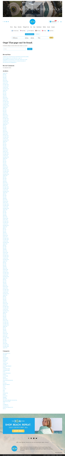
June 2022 (4, 144)
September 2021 (6, 157)
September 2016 (6, 242)
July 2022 (4, 142)
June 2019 (4, 195)
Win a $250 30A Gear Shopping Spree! (9, 62)
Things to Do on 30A (6, 401)
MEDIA (43, 442)
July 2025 (4, 91)
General (4, 377)
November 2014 (6, 273)
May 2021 (4, 162)
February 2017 (5, 235)
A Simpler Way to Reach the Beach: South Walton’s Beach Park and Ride (16, 56)
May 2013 (4, 299)
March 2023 (5, 131)
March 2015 (5, 268)
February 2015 (5, 269)
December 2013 (6, 289)
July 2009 (4, 339)
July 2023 (4, 125)
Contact (53, 27)
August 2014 (5, 278)
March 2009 (5, 343)
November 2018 (6, 205)
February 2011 (5, 333)
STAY (35, 442)
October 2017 (5, 223)
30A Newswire (5, 357)
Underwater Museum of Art (8, 407)
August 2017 (5, 226)
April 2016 (4, 249)
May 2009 (4, 342)
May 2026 (4, 77)
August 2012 (5, 312)
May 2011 (4, 329)
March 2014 (5, 285)
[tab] (29, 34)
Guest (39, 37)
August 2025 (5, 90)
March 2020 (5, 182)
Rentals (4, 394)
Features (4, 374)
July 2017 (4, 228)
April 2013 (4, 300)
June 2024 (4, 110)
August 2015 (5, 260)
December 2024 (6, 101)
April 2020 (5, 181)
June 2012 (4, 315)
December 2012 (6, 306)
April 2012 (4, 317)
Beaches (20, 27)
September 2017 (6, 225)
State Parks (5, 398)
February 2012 (5, 320)
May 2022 (4, 145)
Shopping (4, 397)
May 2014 (4, 282)
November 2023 (6, 120)
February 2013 (5, 303)
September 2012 (6, 310)
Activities (4, 361)
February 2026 (5, 81)
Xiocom (4, 408)
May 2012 (4, 316)
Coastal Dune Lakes (6, 368)
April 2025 (4, 95)
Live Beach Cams (15, 30)
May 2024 (4, 111)
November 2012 (6, 307)
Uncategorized (5, 405)
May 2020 (4, 179)
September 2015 (6, 259)
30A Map (44, 30)
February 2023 (5, 132)
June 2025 (4, 93)
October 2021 (5, 155)
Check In (26, 37)
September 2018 (6, 208)
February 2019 (5, 201)
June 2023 (4, 127)
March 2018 (5, 216)
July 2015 (4, 262)
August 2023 (5, 124)
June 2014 (4, 280)
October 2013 (5, 292)
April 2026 (5, 78)
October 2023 (5, 121)
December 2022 (6, 135)
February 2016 (5, 252)
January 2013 (5, 305)
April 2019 (4, 198)
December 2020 (6, 169)
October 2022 (5, 138)
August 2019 (5, 192)
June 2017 (4, 229)
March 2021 (5, 165)
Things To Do (26, 27)
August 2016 (5, 243)
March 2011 (5, 332)
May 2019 (4, 196)
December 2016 (6, 238)
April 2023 (5, 130)
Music (4, 390)
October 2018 (5, 206)
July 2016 (4, 245)
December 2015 (5, 255)
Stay (34, 27)
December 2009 (6, 337)
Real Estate (39, 27)
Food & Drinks (5, 375)
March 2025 (5, 97)
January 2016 (5, 253)
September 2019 (6, 191)
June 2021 (4, 161)
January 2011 (5, 334)
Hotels (37, 34)
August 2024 (5, 107)
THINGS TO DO (29, 442)
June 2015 (4, 263)
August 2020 (5, 175)
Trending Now (5, 404)
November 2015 (6, 256)
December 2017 (5, 221)
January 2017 (5, 236)
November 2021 (6, 154)
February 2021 (5, 167)
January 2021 (5, 168)
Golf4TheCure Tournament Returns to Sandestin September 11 (14, 60)
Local (4, 387)
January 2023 (5, 134)
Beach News (51, 30)
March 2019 (5, 199)
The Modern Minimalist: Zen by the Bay (10, 400)
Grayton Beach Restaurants (8, 380)
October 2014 (5, 275)
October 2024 (5, 104)
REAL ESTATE (38, 442)
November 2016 (6, 239)
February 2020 (5, 184)
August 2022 (5, 141)
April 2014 (4, 283)
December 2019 (6, 186)
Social (48, 27)
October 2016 (5, 241)
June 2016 (4, 246)
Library (4, 385)
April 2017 (4, 232)
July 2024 (4, 108)
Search (51, 37)
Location (14, 37)
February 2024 (5, 115)
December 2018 (6, 204)
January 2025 (5, 100)
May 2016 (4, 248)
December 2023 (6, 118)
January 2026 (5, 83)
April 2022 (5, 147)
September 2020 (6, 174)
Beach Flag (23, 30)
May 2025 (4, 94)
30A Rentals (5, 360)
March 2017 (5, 233)
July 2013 (4, 296)
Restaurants (5, 395)
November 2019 (6, 188)
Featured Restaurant (7, 373)
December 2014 (6, 272)
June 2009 (5, 340)
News (11, 27)
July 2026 (4, 74)
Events (4, 371)
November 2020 (6, 171)
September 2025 (6, 88)
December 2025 (6, 84)
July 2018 (4, 211)
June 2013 (4, 297)
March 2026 (5, 80)
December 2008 (6, 344)
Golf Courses (5, 378)
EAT (32, 442)
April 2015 (4, 266)
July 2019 (4, 194)
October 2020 (5, 172)
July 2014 (4, 279)
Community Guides (6, 370)
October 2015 (5, 258)
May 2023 (4, 128)
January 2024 (5, 117)
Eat (31, 27)
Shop (15, 27)
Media (44, 27)
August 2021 (5, 158)
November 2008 (6, 346)
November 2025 (6, 85)
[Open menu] (61, 22)
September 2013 (6, 293)
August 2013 (5, 295)
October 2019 (5, 189)
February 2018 (5, 218)
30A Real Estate (6, 358)
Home (4, 381)
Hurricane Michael (6, 384)
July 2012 (4, 313)
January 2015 (5, 270)
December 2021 (6, 152)
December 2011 (5, 322)
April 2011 (4, 330)
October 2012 (5, 309)
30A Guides (5, 354)
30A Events (38, 30)
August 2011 (5, 326)
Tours (4, 402)
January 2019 (5, 202)
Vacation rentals (29, 34)
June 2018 (4, 212)
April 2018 (4, 215)
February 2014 (5, 286)
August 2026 (5, 73)
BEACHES (23, 442)
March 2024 (5, 114)
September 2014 (6, 276)
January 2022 (5, 151)
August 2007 (5, 347)
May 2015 (4, 265)
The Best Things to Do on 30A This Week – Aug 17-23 (12, 58)
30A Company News (6, 353)
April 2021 (4, 164)
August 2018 (5, 209)
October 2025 (5, 87)
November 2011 (5, 323)
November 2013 (6, 290)
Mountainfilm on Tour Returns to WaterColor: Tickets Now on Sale (15, 59)
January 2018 (5, 219)
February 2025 (5, 98)
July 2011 (4, 327)
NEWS (20, 442)
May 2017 (4, 231)
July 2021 (4, 159)
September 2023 (6, 122)
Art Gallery (5, 364)
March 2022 (5, 148)
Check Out (32, 37)
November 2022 (6, 137)
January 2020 (5, 185)
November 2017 (6, 222)
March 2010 (5, 336)
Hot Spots (5, 383)
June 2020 (4, 178)
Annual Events (5, 363)
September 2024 (6, 105)
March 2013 (5, 302)
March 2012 (5, 319)
